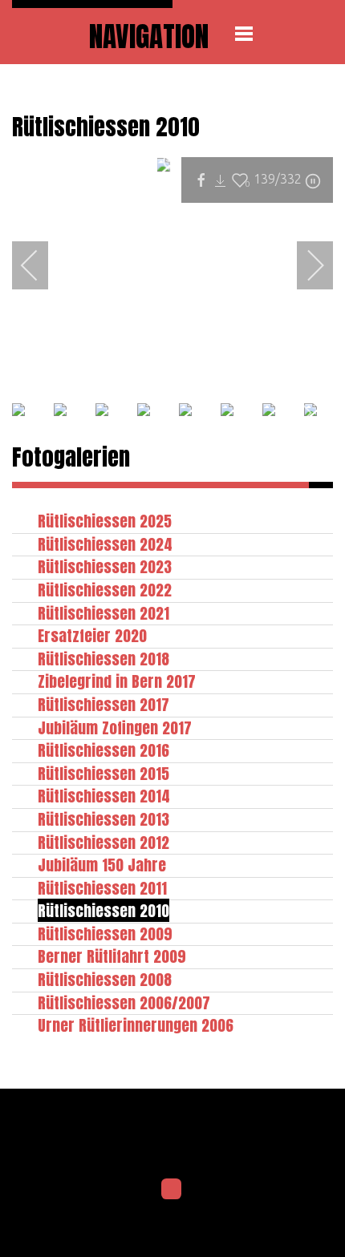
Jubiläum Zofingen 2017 (115, 727)
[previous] (40, 265)
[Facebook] (171, 1188)
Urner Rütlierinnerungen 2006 (135, 1025)
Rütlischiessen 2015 (103, 773)
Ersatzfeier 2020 (92, 635)
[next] (305, 265)
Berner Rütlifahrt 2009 (112, 956)
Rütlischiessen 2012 (103, 842)
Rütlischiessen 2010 (103, 910)
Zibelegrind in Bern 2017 (117, 681)
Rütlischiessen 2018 (103, 658)
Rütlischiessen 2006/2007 (124, 1002)
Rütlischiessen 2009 (105, 933)
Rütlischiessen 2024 (105, 544)
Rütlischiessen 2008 (105, 979)
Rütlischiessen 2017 (103, 704)
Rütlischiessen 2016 (103, 750)
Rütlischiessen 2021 (103, 612)
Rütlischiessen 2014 (104, 795)
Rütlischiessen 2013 (103, 819)
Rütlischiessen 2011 (102, 887)
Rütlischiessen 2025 (105, 520)
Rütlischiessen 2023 (105, 566)
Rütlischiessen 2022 (105, 589)
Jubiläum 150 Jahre (102, 864)
